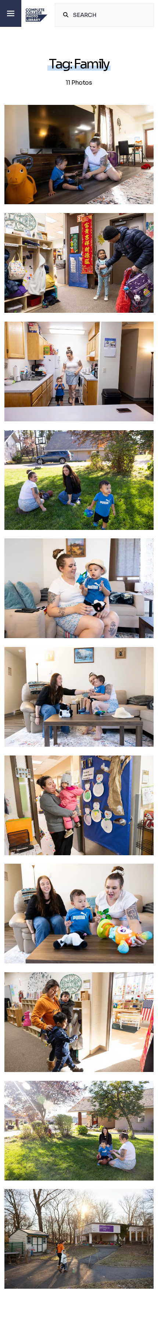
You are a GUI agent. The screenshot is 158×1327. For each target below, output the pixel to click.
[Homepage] (36, 15)
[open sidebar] (10, 13)
